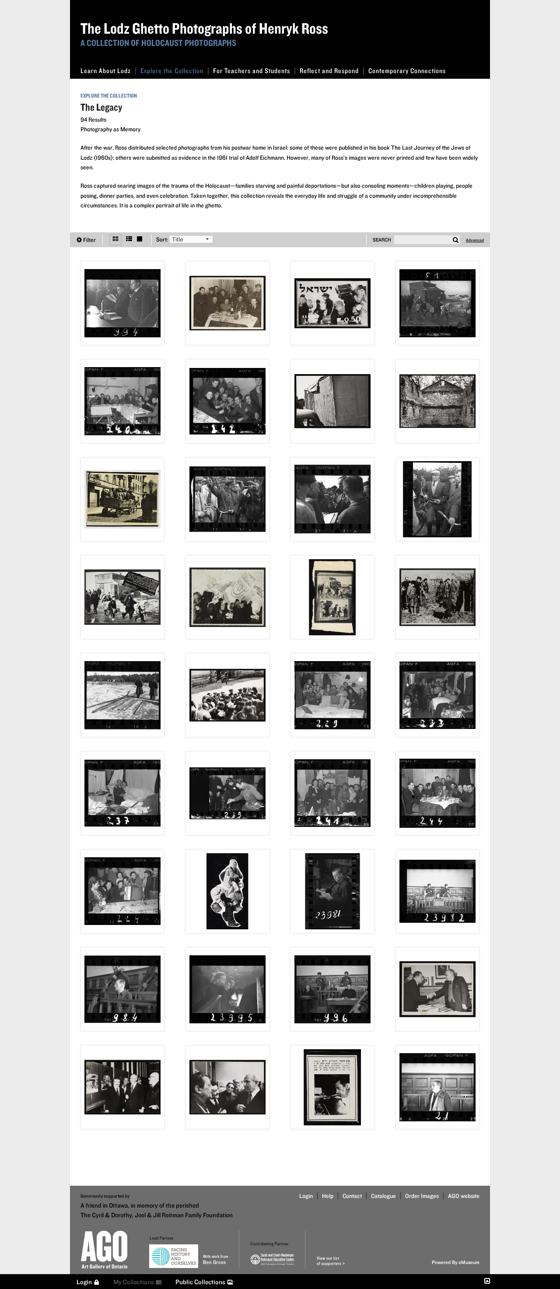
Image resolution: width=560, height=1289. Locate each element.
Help (327, 1195)
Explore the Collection (171, 71)
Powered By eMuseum (456, 1262)
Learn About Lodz (105, 71)
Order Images (422, 1195)
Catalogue (383, 1195)
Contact (352, 1195)
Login (306, 1195)
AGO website (464, 1195)
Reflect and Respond (329, 71)
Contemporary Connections (407, 71)
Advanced (475, 239)
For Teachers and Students (251, 71)
